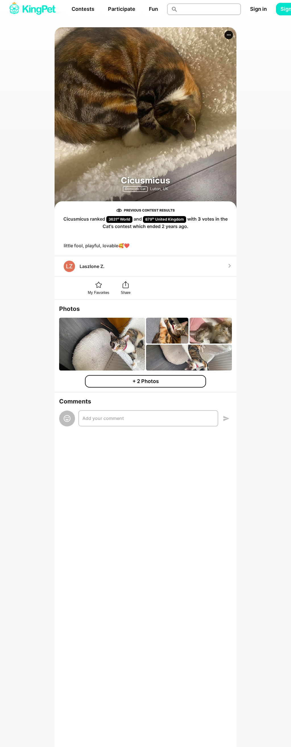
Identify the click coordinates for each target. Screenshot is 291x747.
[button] (228, 34)
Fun (153, 9)
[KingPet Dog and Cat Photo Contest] (32, 9)
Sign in (258, 9)
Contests (83, 9)
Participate (121, 9)
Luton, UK (159, 188)
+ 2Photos (145, 381)
